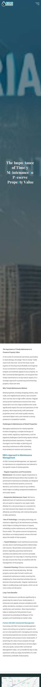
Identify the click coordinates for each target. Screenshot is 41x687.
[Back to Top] (32, 678)
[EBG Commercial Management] (7, 4)
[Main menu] (37, 4)
